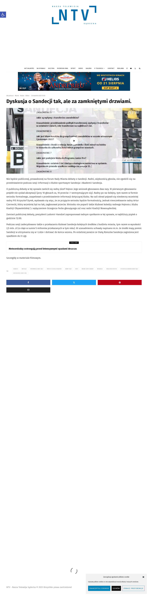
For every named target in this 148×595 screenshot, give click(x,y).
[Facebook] (127, 68)
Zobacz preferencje (133, 588)
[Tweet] (74, 282)
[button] (3, 15)
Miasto (17, 95)
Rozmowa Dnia (62, 68)
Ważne (22, 95)
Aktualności (29, 68)
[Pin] (120, 282)
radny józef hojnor (87, 268)
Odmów (116, 588)
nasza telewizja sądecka (55, 268)
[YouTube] (131, 68)
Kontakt (111, 68)
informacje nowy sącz (37, 268)
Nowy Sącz (69, 268)
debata (16, 268)
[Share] (28, 282)
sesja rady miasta (112, 268)
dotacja (24, 268)
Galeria (88, 68)
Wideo (80, 68)
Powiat (30, 331)
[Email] (28, 290)
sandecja (100, 268)
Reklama (120, 68)
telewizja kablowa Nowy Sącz (129, 268)
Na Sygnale (41, 68)
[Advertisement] (74, 47)
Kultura (51, 68)
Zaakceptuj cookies (99, 588)
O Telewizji (98, 68)
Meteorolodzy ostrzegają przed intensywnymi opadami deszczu (43, 248)
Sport (73, 68)
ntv (77, 268)
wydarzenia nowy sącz (20, 273)
